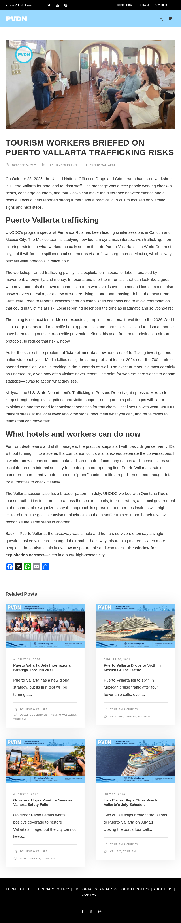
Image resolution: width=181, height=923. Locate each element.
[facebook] (41, 5)
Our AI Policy (135, 889)
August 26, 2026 (26, 659)
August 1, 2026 (25, 794)
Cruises (130, 716)
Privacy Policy (54, 889)
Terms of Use (21, 889)
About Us (163, 889)
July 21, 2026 (114, 794)
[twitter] (49, 5)
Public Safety (30, 858)
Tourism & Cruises (33, 709)
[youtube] (57, 5)
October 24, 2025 (24, 165)
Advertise (161, 4)
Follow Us (144, 4)
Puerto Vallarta (102, 165)
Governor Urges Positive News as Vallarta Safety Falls (42, 802)
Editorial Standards (96, 889)
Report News (125, 4)
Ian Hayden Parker (63, 165)
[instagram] (65, 5)
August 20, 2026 (117, 659)
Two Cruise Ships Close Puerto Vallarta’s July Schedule (131, 802)
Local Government (34, 714)
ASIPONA (116, 716)
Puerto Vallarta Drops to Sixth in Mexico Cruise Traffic (132, 667)
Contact (91, 894)
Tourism (19, 718)
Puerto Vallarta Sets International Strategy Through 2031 (42, 667)
